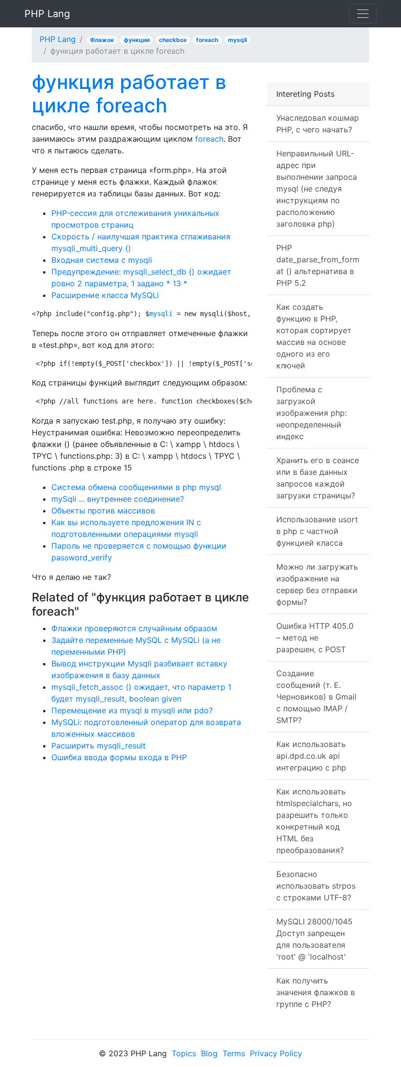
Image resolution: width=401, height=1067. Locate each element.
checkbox (173, 39)
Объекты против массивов (103, 510)
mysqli (237, 39)
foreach (207, 39)
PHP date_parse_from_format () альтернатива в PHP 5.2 (317, 265)
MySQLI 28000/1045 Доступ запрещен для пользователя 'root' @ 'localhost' (314, 939)
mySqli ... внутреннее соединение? (117, 499)
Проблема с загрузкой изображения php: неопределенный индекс (311, 412)
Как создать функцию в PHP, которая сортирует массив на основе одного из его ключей (314, 336)
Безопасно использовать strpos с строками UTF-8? (316, 885)
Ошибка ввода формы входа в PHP (119, 757)
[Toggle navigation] (363, 13)
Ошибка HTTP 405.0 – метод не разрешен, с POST (315, 637)
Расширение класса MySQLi (105, 295)
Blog (209, 1053)
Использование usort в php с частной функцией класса (317, 531)
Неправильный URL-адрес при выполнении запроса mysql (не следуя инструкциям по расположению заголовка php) (316, 189)
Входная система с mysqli (101, 260)
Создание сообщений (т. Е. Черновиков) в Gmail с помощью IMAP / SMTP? (316, 696)
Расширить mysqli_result (98, 745)
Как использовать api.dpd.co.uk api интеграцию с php (311, 755)
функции (137, 39)
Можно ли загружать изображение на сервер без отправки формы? (317, 584)
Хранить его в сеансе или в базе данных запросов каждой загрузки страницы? (317, 477)
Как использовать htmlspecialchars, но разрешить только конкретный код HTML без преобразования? (314, 821)
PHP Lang (47, 14)
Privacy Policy (276, 1053)
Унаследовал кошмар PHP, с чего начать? (317, 123)
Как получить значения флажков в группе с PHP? (315, 992)
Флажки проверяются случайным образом (134, 628)
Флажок (102, 39)
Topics (184, 1053)
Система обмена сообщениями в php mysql (136, 487)
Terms (234, 1053)
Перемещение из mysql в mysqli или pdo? (132, 710)
